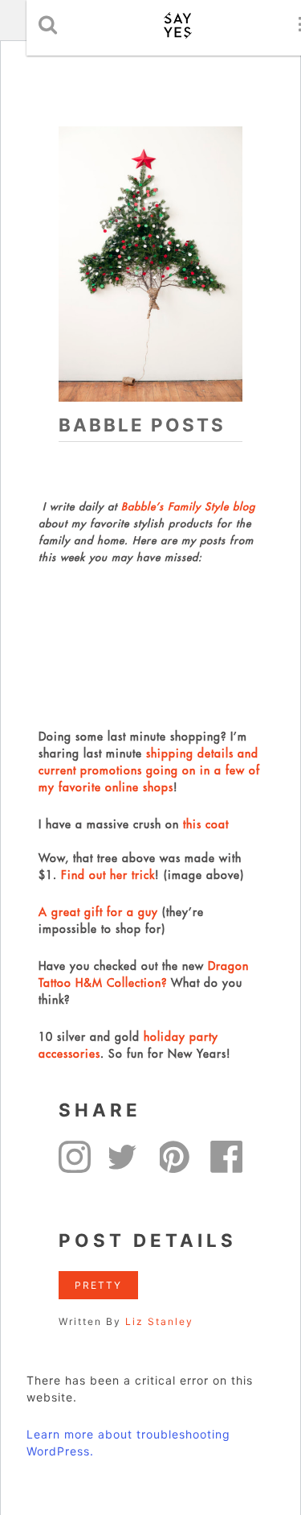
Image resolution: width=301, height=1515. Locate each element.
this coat (206, 824)
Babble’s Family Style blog (188, 506)
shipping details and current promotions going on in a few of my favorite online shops (149, 770)
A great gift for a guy (98, 912)
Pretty (98, 1285)
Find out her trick (108, 875)
